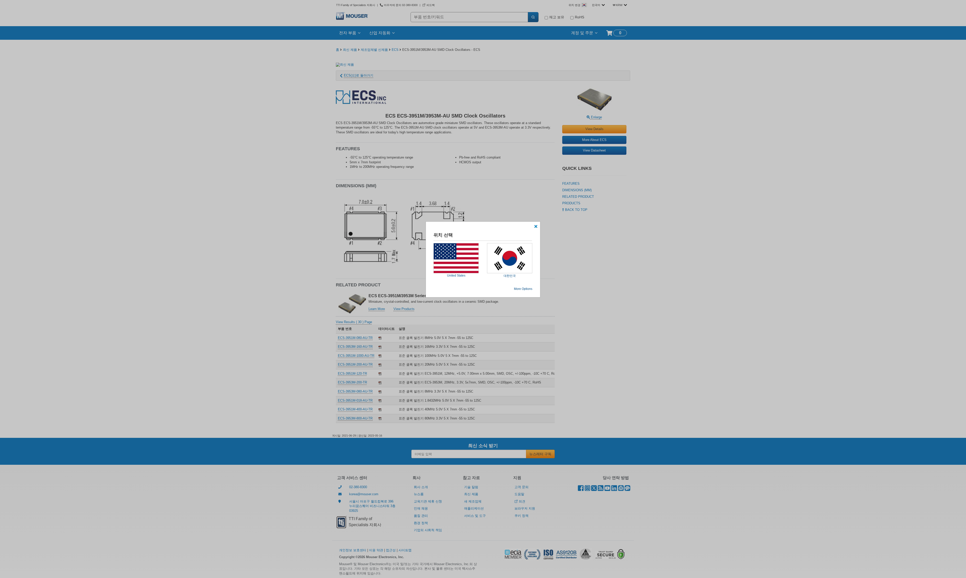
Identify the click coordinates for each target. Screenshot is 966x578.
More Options (523, 289)
